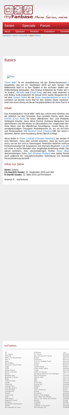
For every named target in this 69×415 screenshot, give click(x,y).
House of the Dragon (41, 395)
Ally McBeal (9, 363)
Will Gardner (30, 131)
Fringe (36, 370)
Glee (35, 381)
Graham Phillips (41, 153)
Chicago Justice (11, 388)
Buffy (7, 379)
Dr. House (38, 354)
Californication (10, 381)
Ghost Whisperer (40, 375)
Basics (38, 36)
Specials (28, 25)
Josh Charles (44, 131)
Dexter (7, 405)
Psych (65, 390)
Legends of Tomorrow (42, 405)
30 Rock (8, 356)
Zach (30, 153)
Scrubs (65, 400)
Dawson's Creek (11, 400)
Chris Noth (18, 118)
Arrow (7, 368)
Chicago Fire (9, 386)
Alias (6, 361)
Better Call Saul (10, 372)
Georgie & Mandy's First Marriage (46, 374)
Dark (6, 397)
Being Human (10, 370)
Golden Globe (20, 97)
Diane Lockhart (26, 138)
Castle (7, 382)
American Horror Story (13, 365)
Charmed (8, 384)
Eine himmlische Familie (43, 356)
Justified (37, 402)
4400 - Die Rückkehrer (13, 358)
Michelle (20, 92)
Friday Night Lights (41, 368)
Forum (45, 25)
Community (9, 395)
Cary (63, 146)
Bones (7, 374)
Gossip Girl (38, 384)
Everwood (37, 359)
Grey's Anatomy (40, 390)
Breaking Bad (10, 375)
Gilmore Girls (39, 377)
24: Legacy (9, 354)
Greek (36, 388)
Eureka (36, 358)
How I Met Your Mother (42, 397)
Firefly (36, 365)
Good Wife (24, 36)
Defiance (8, 402)
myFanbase (7, 36)
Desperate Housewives (13, 404)
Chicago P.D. (10, 391)
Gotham (37, 386)
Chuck (7, 393)
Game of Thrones (40, 372)
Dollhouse (37, 352)
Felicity (36, 363)
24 (6, 352)
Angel (7, 367)
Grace (59, 151)
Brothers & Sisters (11, 377)
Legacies (37, 404)
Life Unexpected (40, 407)
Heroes (36, 391)
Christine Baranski (45, 138)
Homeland (37, 393)
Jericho (36, 400)
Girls (35, 379)
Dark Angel (9, 398)
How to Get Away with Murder (45, 398)
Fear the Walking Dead (42, 361)
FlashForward (39, 367)
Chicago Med (10, 390)
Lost (64, 352)
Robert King (36, 92)
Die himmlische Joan (12, 407)
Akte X (7, 359)
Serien (15, 36)
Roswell (66, 397)
